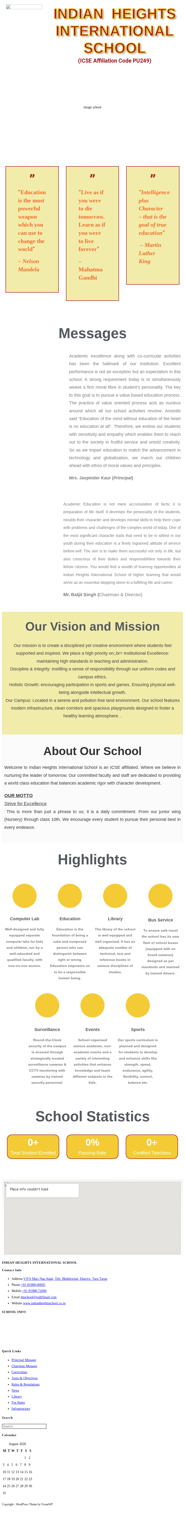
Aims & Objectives (25, 1378)
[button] (176, 73)
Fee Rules (18, 1402)
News (15, 1390)
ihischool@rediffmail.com (39, 1297)
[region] (92, 128)
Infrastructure (21, 1408)
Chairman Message (24, 1366)
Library (17, 1396)
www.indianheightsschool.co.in (44, 1303)
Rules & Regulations (26, 1384)
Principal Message (24, 1360)
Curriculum (19, 1372)
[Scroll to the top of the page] (3, 1509)
